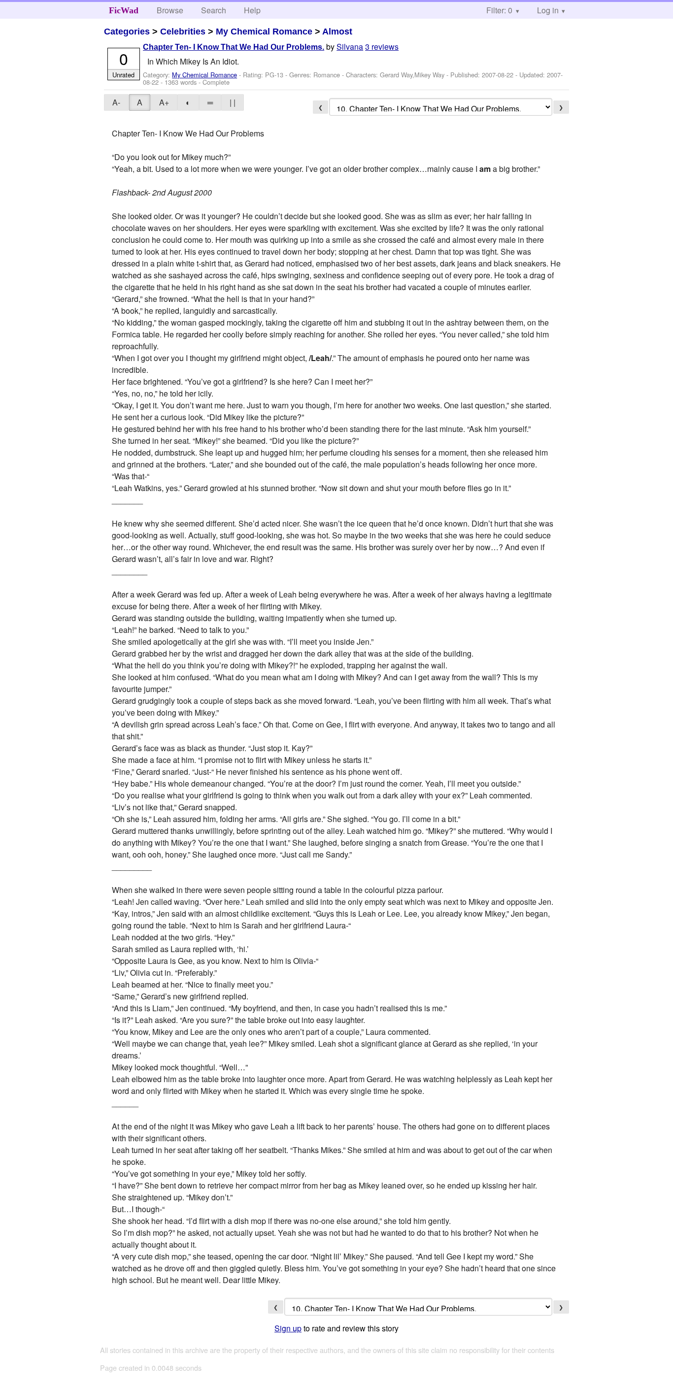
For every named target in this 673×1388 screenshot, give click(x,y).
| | (233, 102)
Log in (548, 10)
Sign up (288, 1328)
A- (116, 102)
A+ (164, 102)
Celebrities (182, 31)
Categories (127, 31)
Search (213, 10)
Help (252, 10)
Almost (337, 31)
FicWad (123, 10)
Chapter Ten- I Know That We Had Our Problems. (233, 47)
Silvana (349, 46)
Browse (170, 10)
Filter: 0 (499, 10)
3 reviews (382, 46)
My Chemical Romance (264, 31)
